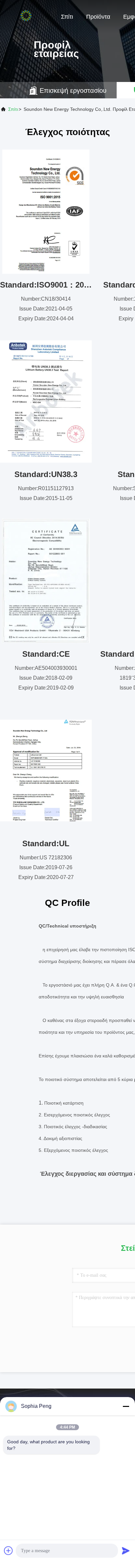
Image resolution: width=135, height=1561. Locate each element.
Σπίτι (67, 16)
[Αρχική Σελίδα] (26, 16)
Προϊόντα (98, 16)
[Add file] (8, 1550)
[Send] (126, 1550)
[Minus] (126, 1406)
